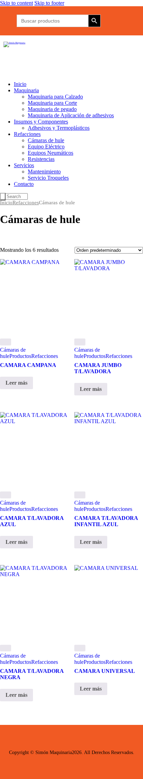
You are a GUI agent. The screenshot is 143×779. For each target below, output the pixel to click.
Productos (20, 356)
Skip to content (16, 3)
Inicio (6, 202)
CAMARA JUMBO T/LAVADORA (97, 368)
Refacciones (25, 202)
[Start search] (3, 196)
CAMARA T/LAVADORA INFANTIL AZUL (106, 521)
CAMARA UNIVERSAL (104, 671)
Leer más (16, 383)
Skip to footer (49, 3)
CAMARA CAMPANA (28, 365)
